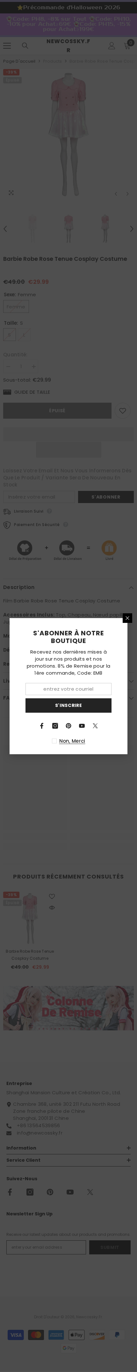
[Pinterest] (68, 726)
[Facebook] (41, 726)
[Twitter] (95, 726)
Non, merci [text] (72, 741)
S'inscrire (68, 705)
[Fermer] (127, 618)
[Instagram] (55, 726)
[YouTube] (82, 726)
